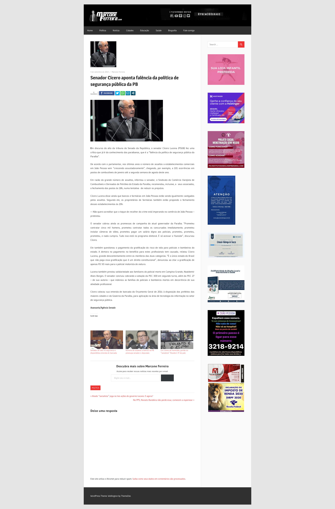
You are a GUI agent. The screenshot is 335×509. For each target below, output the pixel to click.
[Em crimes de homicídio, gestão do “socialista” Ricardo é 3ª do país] (177, 339)
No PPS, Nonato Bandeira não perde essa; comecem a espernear (163, 400)
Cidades (129, 30)
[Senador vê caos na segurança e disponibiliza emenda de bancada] (106, 339)
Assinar (167, 378)
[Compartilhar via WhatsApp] (122, 93)
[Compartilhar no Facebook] (107, 93)
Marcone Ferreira (118, 72)
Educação (144, 30)
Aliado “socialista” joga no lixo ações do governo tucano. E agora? (122, 396)
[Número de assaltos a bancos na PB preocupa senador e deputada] (142, 339)
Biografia (172, 30)
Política (102, 30)
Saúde (158, 30)
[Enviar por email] (128, 93)
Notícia (116, 30)
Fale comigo (189, 30)
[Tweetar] (117, 93)
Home (90, 30)
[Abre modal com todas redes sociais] (133, 93)
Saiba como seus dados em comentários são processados (158, 478)
